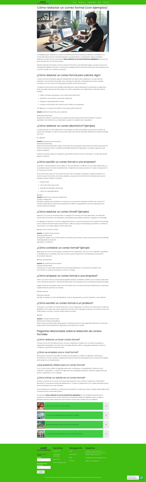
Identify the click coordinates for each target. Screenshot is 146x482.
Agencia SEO (56, 451)
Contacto (106, 2)
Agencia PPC (56, 459)
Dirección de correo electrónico (42, 464)
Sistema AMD (91, 2)
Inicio (74, 2)
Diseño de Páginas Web (59, 462)
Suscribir (41, 472)
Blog (99, 2)
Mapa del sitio (97, 477)
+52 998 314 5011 (95, 461)
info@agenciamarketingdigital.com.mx (96, 457)
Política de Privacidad (87, 477)
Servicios (81, 2)
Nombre (39, 457)
